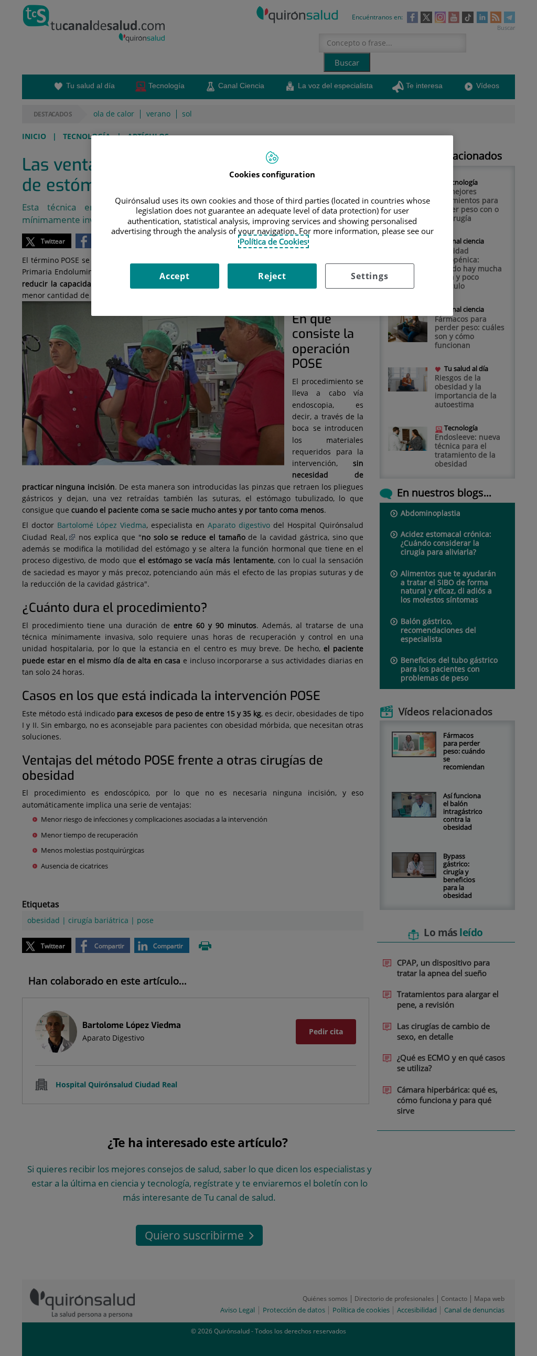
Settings (369, 276)
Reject (272, 276)
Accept (174, 276)
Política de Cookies (273, 241)
